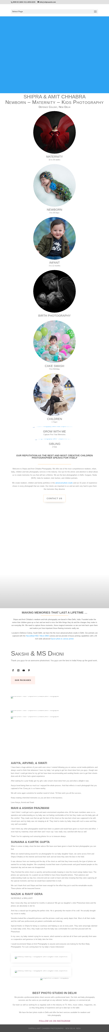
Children (54, 419)
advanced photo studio (64, 483)
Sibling (54, 444)
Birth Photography (54, 315)
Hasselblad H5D (32, 636)
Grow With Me (54, 431)
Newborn (54, 209)
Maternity (54, 156)
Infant (54, 262)
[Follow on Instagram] (18, 670)
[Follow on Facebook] (13, 670)
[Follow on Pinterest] (29, 670)
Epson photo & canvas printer (62, 639)
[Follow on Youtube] (24, 670)
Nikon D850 (44, 636)
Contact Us (54, 498)
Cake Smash (54, 366)
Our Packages (23, 680)
